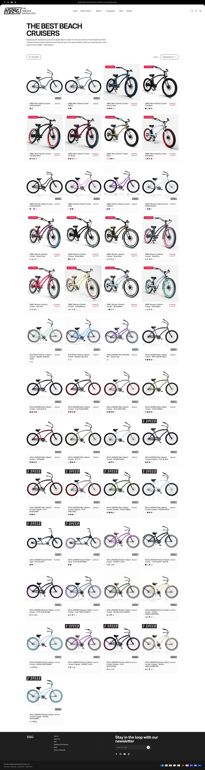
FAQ (55, 742)
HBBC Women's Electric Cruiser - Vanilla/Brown (77, 305)
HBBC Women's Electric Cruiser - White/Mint (154, 305)
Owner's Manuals (59, 750)
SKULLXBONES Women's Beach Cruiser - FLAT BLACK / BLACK (157, 561)
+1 (153, 462)
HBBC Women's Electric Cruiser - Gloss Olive (116, 255)
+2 (115, 108)
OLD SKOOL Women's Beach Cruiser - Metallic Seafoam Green (40, 357)
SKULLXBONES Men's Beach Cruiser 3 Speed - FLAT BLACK (156, 458)
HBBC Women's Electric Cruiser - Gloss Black (77, 255)
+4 (38, 259)
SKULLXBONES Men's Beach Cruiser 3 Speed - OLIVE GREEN (118, 508)
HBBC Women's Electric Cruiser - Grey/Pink (154, 255)
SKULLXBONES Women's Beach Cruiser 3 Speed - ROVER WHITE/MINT (42, 717)
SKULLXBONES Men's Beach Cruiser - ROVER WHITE (117, 458)
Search (56, 736)
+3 (115, 564)
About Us (57, 739)
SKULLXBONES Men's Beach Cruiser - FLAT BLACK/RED (79, 408)
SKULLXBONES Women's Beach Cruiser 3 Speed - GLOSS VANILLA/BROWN (157, 664)
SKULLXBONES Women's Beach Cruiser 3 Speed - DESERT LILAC (80, 663)
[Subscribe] (148, 747)
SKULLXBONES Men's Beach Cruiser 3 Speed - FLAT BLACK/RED (40, 509)
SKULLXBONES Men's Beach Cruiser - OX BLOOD (40, 458)
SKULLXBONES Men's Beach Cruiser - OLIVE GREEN (156, 408)
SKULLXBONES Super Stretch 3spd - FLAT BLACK (41, 561)
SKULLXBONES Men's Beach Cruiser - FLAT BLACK (40, 408)
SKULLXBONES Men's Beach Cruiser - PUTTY (79, 458)
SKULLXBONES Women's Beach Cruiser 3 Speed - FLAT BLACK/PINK (119, 664)
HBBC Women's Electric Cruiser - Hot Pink (38, 305)
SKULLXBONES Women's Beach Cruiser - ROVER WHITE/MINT (42, 663)
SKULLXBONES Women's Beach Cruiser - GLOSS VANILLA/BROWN (157, 612)
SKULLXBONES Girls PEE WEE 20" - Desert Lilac (118, 356)
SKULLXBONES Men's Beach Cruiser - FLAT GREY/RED (117, 408)
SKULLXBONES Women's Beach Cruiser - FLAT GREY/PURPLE (80, 611)
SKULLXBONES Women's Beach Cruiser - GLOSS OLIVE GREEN (119, 611)
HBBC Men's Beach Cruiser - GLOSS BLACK (40, 104)
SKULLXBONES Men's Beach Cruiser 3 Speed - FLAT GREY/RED (79, 509)
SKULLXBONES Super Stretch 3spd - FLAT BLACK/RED (79, 561)
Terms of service (21, 766)
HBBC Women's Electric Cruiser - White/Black (116, 305)
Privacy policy (7, 766)
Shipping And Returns (61, 744)
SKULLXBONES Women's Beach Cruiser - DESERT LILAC (119, 561)
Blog (55, 747)
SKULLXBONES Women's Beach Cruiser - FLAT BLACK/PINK (42, 611)
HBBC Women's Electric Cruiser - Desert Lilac (38, 255)
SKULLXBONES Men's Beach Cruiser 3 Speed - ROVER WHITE (157, 508)
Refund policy (14, 766)
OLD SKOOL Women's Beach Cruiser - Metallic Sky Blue (79, 356)
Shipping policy (29, 766)
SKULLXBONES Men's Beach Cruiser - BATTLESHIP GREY (156, 356)
